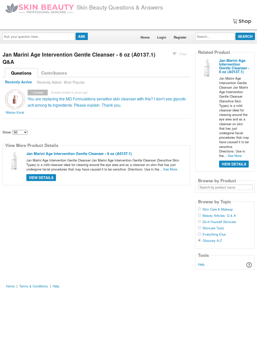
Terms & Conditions (33, 286)
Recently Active (18, 82)
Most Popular (74, 82)
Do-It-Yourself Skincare (219, 222)
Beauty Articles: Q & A (219, 215)
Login (161, 37)
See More (170, 169)
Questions (21, 73)
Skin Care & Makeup (218, 209)
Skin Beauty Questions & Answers (120, 7)
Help (201, 264)
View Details (41, 177)
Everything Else (214, 234)
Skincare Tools (213, 228)
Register (180, 37)
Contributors (54, 73)
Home (145, 37)
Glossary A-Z (212, 240)
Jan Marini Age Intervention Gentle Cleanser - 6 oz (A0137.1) (79, 153)
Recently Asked (49, 82)
